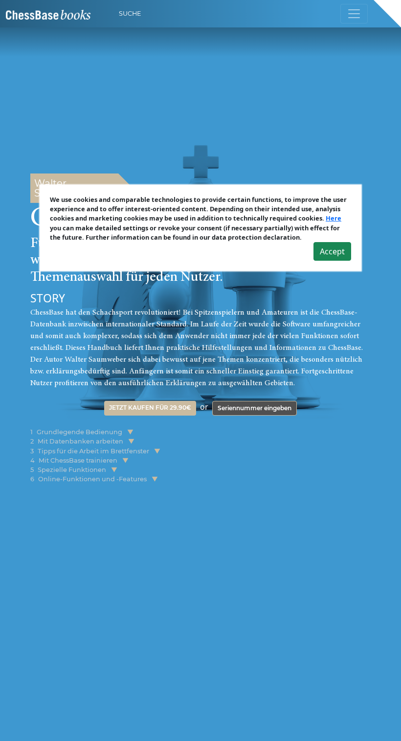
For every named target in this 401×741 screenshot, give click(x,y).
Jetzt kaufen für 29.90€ (150, 407)
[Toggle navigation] (354, 14)
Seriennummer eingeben (254, 408)
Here (333, 218)
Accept (332, 251)
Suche (130, 13)
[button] (130, 432)
